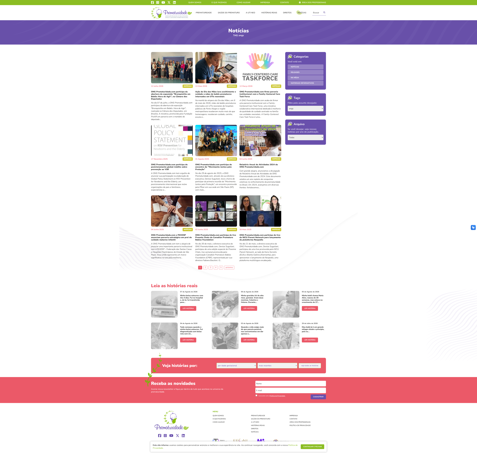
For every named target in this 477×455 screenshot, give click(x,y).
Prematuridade (204, 12)
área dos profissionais (314, 2)
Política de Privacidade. (277, 396)
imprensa (265, 2)
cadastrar (318, 397)
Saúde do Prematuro (229, 12)
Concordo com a (271, 396)
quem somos (194, 2)
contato (284, 2)
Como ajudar (243, 2)
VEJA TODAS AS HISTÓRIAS (309, 365)
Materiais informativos (302, 83)
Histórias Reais (269, 12)
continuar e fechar (312, 447)
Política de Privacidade (300, 425)
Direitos (287, 12)
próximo (229, 267)
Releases (295, 72)
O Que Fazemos (219, 2)
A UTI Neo (250, 12)
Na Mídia (295, 77)
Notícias (302, 12)
